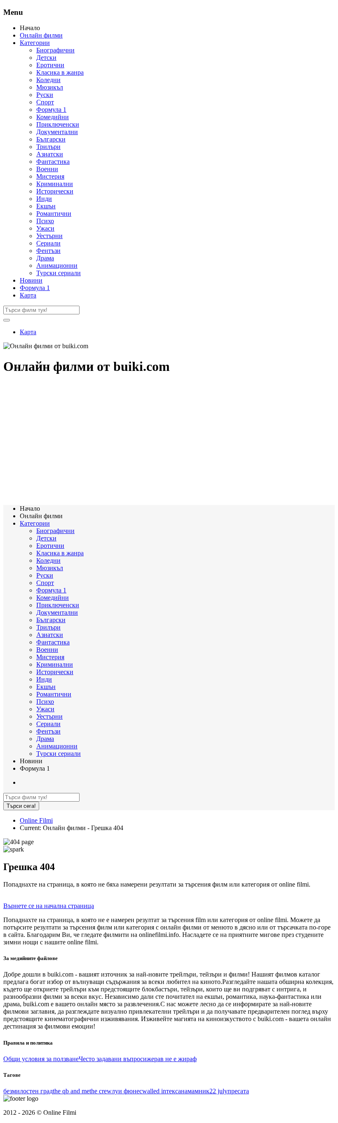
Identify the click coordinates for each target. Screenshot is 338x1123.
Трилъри (48, 146)
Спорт (45, 102)
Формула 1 (51, 109)
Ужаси (45, 228)
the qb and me (71, 1091)
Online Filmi (36, 820)
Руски (44, 94)
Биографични (55, 50)
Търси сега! (21, 806)
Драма (45, 258)
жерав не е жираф (172, 1058)
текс (172, 1091)
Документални (57, 131)
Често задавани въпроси (113, 1058)
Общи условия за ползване (41, 1058)
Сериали (48, 243)
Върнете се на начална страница (48, 905)
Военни (47, 168)
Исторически (54, 191)
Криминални (54, 183)
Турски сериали (58, 272)
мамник (198, 1091)
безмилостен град (28, 1091)
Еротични (50, 64)
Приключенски (57, 124)
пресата (238, 1091)
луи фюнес (127, 1091)
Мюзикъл (49, 87)
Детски (46, 57)
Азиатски (49, 154)
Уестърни (49, 235)
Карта (28, 295)
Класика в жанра (60, 72)
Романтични (53, 213)
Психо (45, 220)
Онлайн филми (41, 35)
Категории (35, 42)
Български (51, 139)
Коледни (48, 79)
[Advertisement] (169, 440)
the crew (100, 1091)
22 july (218, 1091)
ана (183, 1091)
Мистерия (50, 176)
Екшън (46, 206)
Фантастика (53, 161)
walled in (154, 1091)
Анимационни (56, 265)
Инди (44, 198)
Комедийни (52, 116)
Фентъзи (48, 250)
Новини (31, 280)
